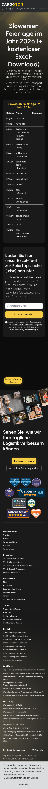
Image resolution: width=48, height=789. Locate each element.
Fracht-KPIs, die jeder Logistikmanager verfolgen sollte (23, 695)
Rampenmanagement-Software (15, 657)
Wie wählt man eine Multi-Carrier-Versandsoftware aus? (24, 673)
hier (36, 778)
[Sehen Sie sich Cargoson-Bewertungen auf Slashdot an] (31, 503)
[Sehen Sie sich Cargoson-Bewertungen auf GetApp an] (19, 503)
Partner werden (9, 549)
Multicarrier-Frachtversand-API (14, 653)
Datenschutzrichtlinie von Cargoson (27, 324)
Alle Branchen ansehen (11, 572)
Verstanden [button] (24, 784)
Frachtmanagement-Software (14, 646)
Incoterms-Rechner (10, 616)
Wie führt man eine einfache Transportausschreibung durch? (23, 678)
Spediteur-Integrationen (12, 589)
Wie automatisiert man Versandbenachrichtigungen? (23, 692)
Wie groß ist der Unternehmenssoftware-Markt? (21, 715)
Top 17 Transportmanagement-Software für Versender (24, 670)
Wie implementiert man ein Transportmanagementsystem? (15, 683)
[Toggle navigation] (42, 6)
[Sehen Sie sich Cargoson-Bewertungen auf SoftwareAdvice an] (18, 513)
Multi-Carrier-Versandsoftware (14, 650)
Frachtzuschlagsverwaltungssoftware (17, 639)
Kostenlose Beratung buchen (24, 468)
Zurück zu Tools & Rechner (13, 380)
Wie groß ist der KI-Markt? (12, 705)
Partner (6, 596)
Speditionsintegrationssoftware (15, 643)
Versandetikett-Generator (13, 619)
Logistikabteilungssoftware (13, 660)
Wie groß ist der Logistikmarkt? (14, 712)
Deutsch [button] (38, 750)
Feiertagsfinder (9, 612)
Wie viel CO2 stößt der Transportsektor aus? (20, 708)
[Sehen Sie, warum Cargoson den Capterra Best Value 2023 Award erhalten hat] (14, 482)
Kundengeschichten (10, 542)
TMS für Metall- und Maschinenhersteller (18, 565)
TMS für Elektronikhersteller (13, 558)
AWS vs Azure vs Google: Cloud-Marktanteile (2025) (22, 735)
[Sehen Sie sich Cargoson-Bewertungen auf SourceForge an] (36, 513)
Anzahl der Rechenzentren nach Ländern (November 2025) (23, 739)
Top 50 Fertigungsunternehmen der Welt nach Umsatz (23, 731)
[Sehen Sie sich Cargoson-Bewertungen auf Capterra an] (30, 492)
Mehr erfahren (10, 775)
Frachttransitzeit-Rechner (12, 623)
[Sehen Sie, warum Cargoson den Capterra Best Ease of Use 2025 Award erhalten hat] (26, 482)
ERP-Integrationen (10, 592)
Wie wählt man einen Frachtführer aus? (17, 688)
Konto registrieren (24, 461)
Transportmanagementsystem (14, 632)
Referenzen (7, 585)
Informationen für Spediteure (14, 599)
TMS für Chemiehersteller (12, 562)
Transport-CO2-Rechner (12, 609)
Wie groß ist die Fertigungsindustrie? (17, 728)
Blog (5, 582)
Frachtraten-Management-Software (16, 636)
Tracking (6, 535)
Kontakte (6, 545)
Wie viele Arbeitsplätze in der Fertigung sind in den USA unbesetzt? (24, 720)
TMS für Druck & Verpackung (14, 569)
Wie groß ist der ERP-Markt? (13, 725)
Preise (5, 538)
